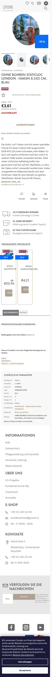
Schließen (19, 190)
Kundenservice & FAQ (17, 486)
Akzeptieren (25, 670)
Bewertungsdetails (33, 95)
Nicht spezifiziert (22, 412)
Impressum (11, 492)
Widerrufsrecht (13, 466)
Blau (16, 393)
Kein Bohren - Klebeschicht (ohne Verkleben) (28, 407)
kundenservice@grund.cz (25, 518)
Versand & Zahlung (16, 460)
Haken (3, 358)
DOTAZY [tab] (23, 313)
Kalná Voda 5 (18, 541)
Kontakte (10, 498)
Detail (9, 293)
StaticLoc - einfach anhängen (12, 363)
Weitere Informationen (23, 655)
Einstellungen (25, 661)
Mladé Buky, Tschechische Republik (25, 549)
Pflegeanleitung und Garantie (22, 454)
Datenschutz (12, 448)
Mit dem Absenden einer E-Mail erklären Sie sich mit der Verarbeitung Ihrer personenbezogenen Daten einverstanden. (42, 598)
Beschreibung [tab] (11, 313)
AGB (7, 442)
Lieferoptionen (25, 125)
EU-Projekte (12, 480)
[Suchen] (32, 3)
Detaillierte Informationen (11, 184)
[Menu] (46, 3)
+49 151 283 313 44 (21, 512)
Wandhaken (6, 360)
